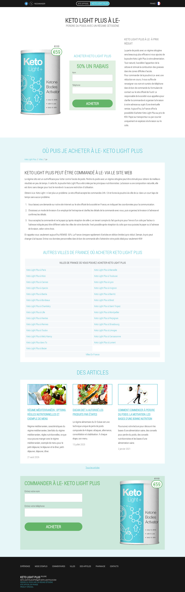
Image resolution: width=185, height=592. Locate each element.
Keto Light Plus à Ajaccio (37, 287)
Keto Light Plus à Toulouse (106, 275)
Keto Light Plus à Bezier (36, 348)
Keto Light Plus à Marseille (105, 269)
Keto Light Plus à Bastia (36, 293)
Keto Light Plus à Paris (36, 269)
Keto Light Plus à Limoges (105, 330)
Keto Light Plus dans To (36, 342)
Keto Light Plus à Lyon (104, 282)
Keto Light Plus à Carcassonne (107, 336)
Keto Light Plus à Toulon (37, 330)
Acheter (92, 103)
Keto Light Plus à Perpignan (106, 318)
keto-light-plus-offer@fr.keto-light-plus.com (38, 580)
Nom (74, 73)
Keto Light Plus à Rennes (37, 324)
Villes (72, 566)
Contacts (114, 566)
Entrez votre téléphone (35, 506)
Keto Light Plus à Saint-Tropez (107, 306)
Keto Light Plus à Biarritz (104, 293)
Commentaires (58, 566)
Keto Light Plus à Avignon (105, 287)
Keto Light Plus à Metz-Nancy (39, 336)
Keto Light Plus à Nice (36, 275)
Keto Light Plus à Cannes (37, 282)
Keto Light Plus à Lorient (105, 342)
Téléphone (76, 85)
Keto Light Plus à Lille (35, 312)
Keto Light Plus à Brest (104, 300)
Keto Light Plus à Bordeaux (38, 300)
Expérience (25, 566)
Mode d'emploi (41, 566)
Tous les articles (93, 467)
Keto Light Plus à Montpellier (106, 312)
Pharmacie (100, 566)
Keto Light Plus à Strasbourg (106, 324)
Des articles (85, 566)
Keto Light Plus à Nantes (37, 318)
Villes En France (92, 354)
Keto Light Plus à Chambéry (38, 306)
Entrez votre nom (32, 491)
